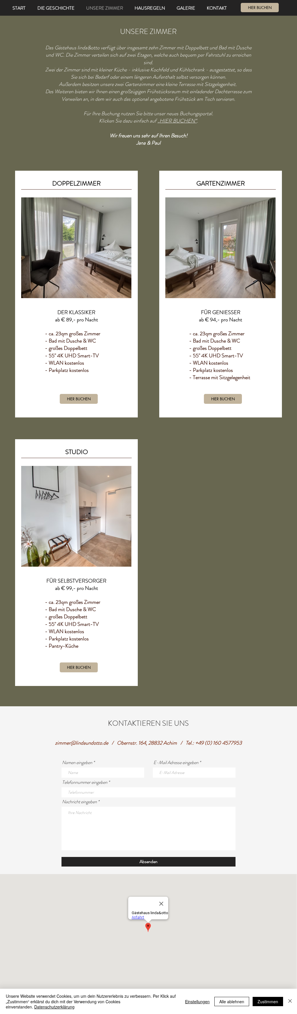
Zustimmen (268, 1001)
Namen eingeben (77, 762)
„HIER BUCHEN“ (177, 121)
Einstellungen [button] (197, 1001)
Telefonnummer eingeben (84, 782)
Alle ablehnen (231, 1001)
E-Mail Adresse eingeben (175, 762)
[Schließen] (290, 1001)
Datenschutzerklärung (54, 1007)
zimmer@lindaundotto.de (81, 743)
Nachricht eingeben (79, 801)
